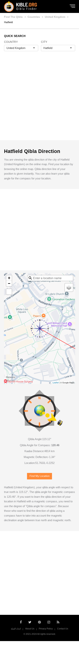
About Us (29, 628)
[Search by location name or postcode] (30, 278)
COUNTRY (11, 41)
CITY (44, 41)
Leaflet (56, 382)
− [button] (9, 283)
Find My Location (40, 476)
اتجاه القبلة (16, 628)
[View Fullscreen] (9, 291)
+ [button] (9, 278)
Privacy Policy (46, 628)
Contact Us (62, 628)
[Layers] (69, 287)
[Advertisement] (39, 99)
